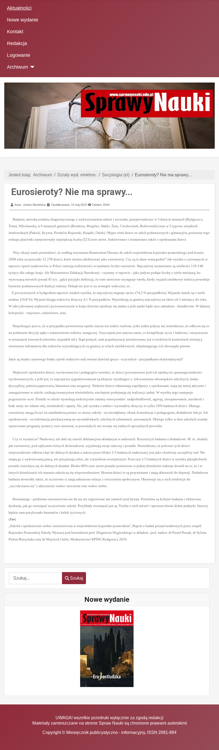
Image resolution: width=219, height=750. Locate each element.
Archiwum (17, 67)
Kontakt (15, 31)
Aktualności (19, 8)
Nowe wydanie (22, 20)
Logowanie (18, 55)
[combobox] (35, 578)
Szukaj (76, 578)
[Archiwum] (31, 67)
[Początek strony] (210, 741)
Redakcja (17, 43)
